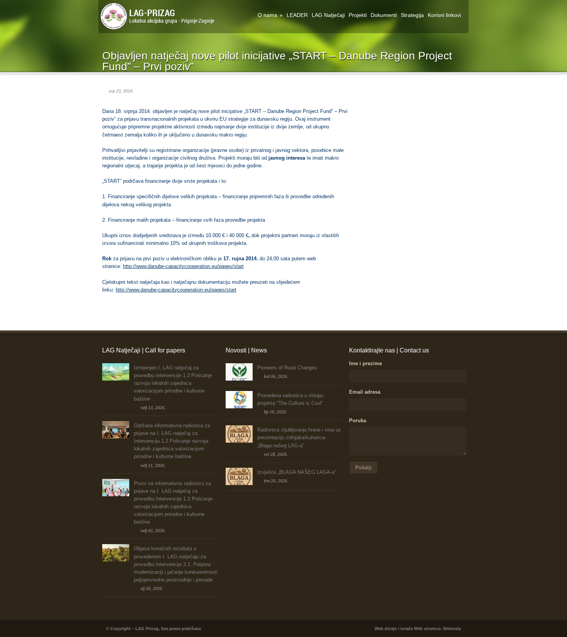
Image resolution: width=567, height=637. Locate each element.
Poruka (357, 420)
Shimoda (452, 628)
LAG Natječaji (328, 15)
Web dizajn (386, 628)
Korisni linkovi (444, 15)
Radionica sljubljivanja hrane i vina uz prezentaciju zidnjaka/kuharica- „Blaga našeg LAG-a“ (299, 437)
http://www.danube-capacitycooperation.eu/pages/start (183, 266)
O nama (270, 15)
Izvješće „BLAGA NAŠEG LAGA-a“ (296, 472)
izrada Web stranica (420, 628)
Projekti (358, 15)
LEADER (297, 15)
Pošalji (363, 467)
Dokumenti (384, 15)
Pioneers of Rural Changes (287, 368)
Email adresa (364, 392)
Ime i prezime (365, 363)
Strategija (412, 15)
